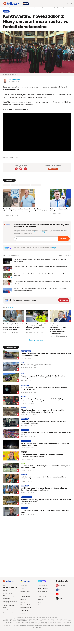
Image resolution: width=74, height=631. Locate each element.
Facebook (62, 590)
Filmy (39, 605)
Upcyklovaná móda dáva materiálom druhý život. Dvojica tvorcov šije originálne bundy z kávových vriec (45, 489)
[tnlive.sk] (11, 3)
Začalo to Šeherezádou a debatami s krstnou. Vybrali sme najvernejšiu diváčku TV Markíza (42, 456)
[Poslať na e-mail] (20, 169)
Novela (10, 307)
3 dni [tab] (65, 255)
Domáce (13, 8)
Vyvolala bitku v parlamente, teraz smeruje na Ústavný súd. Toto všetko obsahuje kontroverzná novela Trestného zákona (60, 328)
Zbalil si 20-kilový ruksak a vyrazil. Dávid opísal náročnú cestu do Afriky (45, 511)
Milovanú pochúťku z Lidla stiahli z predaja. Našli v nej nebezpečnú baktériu (41, 266)
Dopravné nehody (26, 351)
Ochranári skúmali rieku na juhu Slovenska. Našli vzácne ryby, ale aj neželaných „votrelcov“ (46, 500)
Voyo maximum (42, 585)
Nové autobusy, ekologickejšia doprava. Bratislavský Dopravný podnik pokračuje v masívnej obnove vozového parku (44, 400)
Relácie (40, 599)
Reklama (23, 599)
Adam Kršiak (24, 367)
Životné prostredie (26, 496)
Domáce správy (7, 593)
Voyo (54, 248)
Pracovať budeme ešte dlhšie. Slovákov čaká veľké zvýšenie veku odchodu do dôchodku (41, 274)
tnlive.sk (8, 8)
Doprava (23, 396)
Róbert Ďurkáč (14, 79)
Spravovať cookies (8, 613)
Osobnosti (23, 594)
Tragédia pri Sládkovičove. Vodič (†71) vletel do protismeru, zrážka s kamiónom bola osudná (46, 355)
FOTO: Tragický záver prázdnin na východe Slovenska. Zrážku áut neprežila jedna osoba (40, 260)
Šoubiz (22, 588)
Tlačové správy (25, 596)
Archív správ (6, 598)
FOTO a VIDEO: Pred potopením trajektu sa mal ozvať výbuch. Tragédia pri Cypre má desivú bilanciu (40, 289)
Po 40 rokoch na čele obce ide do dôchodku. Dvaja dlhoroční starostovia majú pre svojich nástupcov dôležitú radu (25, 211)
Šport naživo (42, 596)
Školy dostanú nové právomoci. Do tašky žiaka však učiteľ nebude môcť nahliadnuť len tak (45, 478)
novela (19, 8)
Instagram (62, 585)
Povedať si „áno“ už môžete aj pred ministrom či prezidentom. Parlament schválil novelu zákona (13, 327)
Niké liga (40, 594)
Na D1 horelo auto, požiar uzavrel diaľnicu (36, 365)
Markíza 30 (24, 452)
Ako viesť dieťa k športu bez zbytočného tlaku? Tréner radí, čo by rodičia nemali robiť (45, 467)
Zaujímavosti (24, 385)
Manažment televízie (26, 605)
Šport (23, 463)
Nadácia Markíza (25, 607)
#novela (6, 185)
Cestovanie (24, 508)
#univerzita (36, 185)
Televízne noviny (43, 588)
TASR (4, 332)
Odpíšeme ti (24, 610)
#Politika (15, 185)
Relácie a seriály (25, 591)
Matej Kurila (25, 414)
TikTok (61, 598)
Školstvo (23, 474)
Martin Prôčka (54, 336)
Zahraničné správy (8, 596)
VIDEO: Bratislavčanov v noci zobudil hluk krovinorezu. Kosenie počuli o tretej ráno (44, 389)
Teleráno (23, 470)
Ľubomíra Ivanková (30, 332)
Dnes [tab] (60, 255)
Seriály (40, 602)
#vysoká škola (25, 185)
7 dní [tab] (69, 255)
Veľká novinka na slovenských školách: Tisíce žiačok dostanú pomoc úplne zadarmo (43, 422)
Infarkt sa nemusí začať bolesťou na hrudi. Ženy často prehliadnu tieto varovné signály (42, 282)
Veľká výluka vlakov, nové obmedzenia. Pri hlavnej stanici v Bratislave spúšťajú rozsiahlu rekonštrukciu (42, 411)
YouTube (62, 594)
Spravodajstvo (42, 591)
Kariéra (22, 602)
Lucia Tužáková (25, 448)
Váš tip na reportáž (10, 587)
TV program (24, 585)
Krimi (22, 362)
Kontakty (5, 590)
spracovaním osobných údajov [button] (37, 232)
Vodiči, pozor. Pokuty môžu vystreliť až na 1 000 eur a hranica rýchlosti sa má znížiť (36, 327)
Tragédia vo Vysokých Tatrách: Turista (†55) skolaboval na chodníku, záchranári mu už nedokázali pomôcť (43, 377)
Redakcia (5, 610)
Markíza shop (24, 613)
